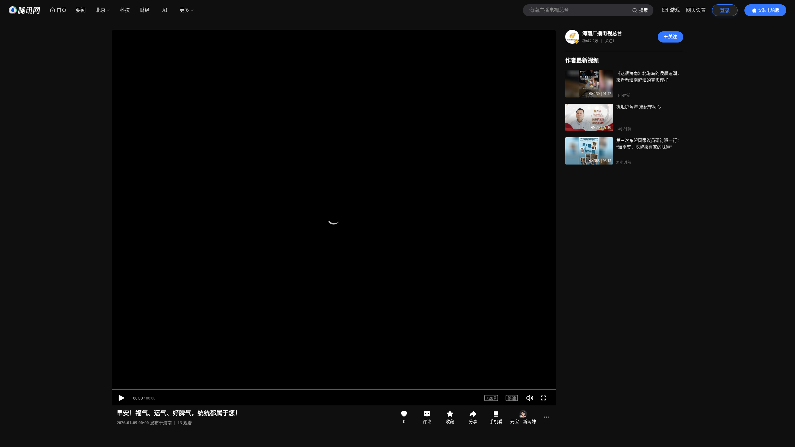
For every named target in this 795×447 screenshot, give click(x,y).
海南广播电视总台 (602, 33)
